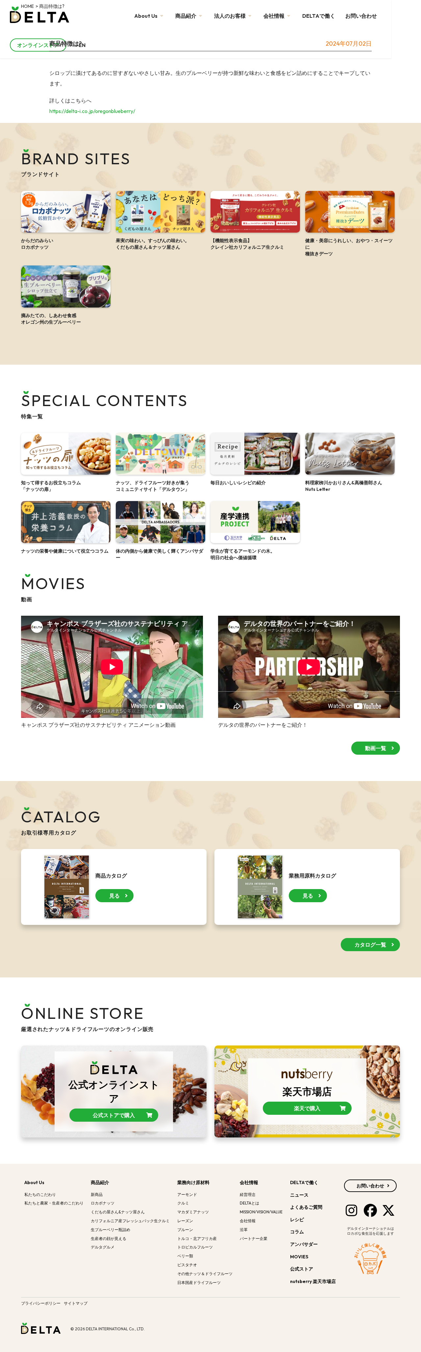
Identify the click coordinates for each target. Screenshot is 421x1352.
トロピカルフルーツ (195, 1247)
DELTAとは (249, 1203)
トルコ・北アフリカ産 (197, 1238)
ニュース (299, 1195)
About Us (146, 15)
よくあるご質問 (306, 1207)
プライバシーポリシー (41, 1303)
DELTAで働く (318, 15)
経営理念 (248, 1194)
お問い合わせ (361, 15)
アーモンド (187, 1194)
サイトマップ (75, 1303)
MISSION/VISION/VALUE (261, 1211)
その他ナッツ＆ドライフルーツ (205, 1273)
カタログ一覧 (370, 944)
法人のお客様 (230, 15)
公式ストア (302, 1269)
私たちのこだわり (40, 1194)
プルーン (185, 1229)
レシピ (297, 1220)
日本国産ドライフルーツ (199, 1282)
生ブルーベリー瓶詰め (110, 1229)
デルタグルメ (102, 1247)
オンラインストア (38, 45)
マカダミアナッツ (193, 1211)
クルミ (183, 1203)
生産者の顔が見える (108, 1238)
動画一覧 (375, 748)
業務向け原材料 (193, 1182)
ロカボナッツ (102, 1203)
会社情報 (274, 15)
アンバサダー (304, 1244)
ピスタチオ (187, 1264)
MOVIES (299, 1257)
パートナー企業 (253, 1238)
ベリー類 (185, 1255)
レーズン (185, 1220)
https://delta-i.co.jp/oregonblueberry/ (92, 111)
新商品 (97, 1194)
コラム (297, 1232)
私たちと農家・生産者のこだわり (54, 1203)
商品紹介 (186, 15)
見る (114, 895)
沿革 (244, 1229)
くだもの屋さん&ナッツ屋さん (118, 1211)
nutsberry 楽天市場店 (313, 1281)
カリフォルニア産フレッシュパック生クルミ (130, 1220)
